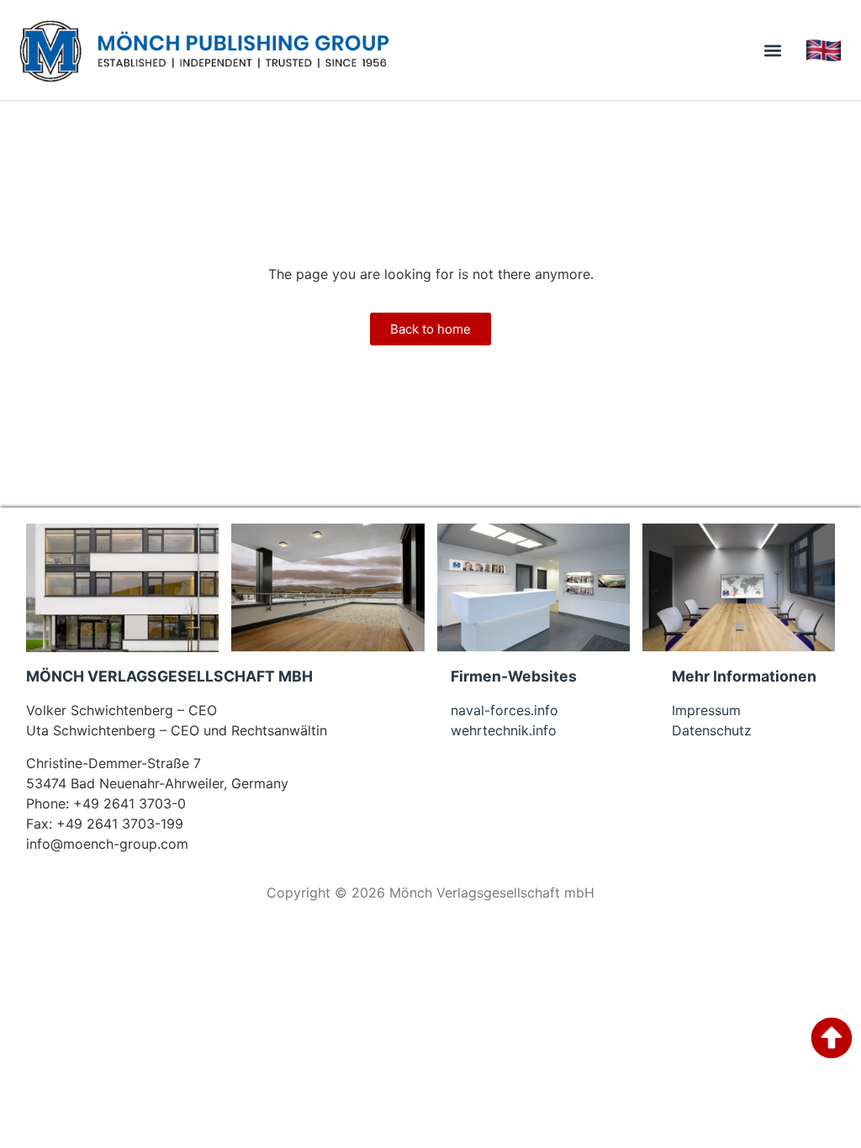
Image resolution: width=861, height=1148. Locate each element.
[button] (773, 50)
